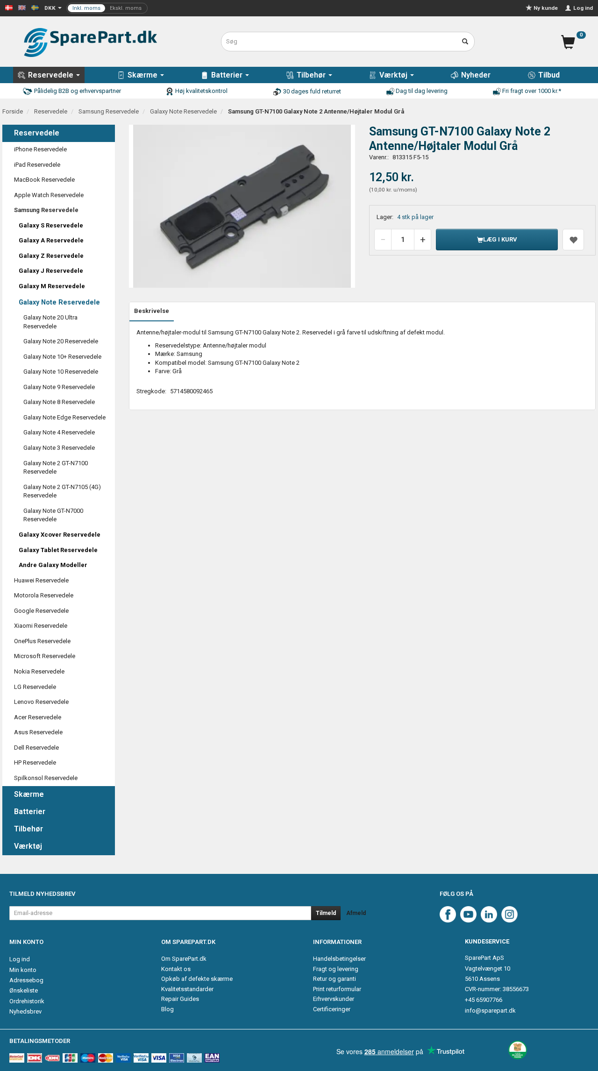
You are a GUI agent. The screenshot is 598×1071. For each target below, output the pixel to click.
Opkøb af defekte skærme (197, 978)
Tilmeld (326, 913)
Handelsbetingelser (339, 958)
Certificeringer (331, 1009)
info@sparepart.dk (490, 1010)
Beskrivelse (151, 310)
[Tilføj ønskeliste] (573, 239)
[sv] (35, 7)
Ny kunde (546, 8)
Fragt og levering (335, 968)
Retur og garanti (334, 978)
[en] (21, 7)
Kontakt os (176, 968)
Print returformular (337, 989)
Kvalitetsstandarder (187, 989)
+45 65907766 (483, 999)
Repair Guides (180, 998)
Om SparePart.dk (183, 958)
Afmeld (356, 913)
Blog (167, 1009)
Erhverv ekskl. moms (107, 8)
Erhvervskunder (333, 998)
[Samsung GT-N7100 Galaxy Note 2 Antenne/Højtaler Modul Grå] (242, 206)
